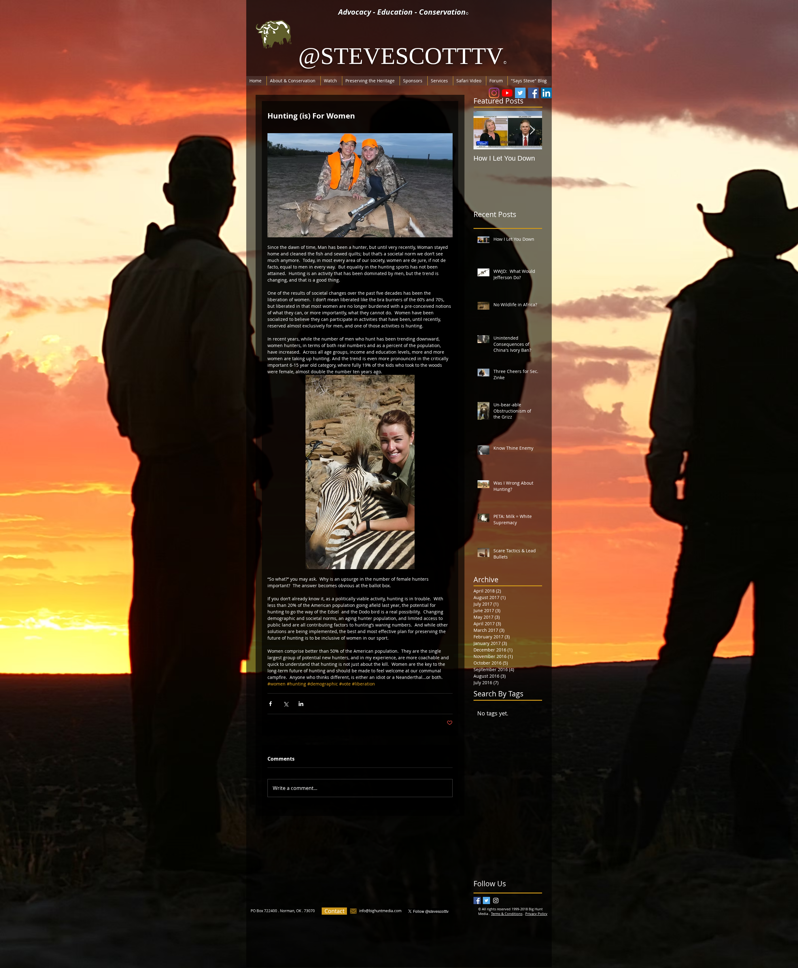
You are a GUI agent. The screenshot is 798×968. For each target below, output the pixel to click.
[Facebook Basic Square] (477, 900)
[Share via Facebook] (270, 704)
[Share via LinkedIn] (301, 704)
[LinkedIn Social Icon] (546, 93)
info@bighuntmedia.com (380, 910)
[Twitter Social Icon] (520, 93)
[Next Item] (532, 130)
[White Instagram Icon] (495, 900)
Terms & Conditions (506, 913)
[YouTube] (507, 93)
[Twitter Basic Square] (486, 900)
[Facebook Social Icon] (533, 93)
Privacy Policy (536, 913)
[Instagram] (494, 93)
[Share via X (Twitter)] (286, 704)
